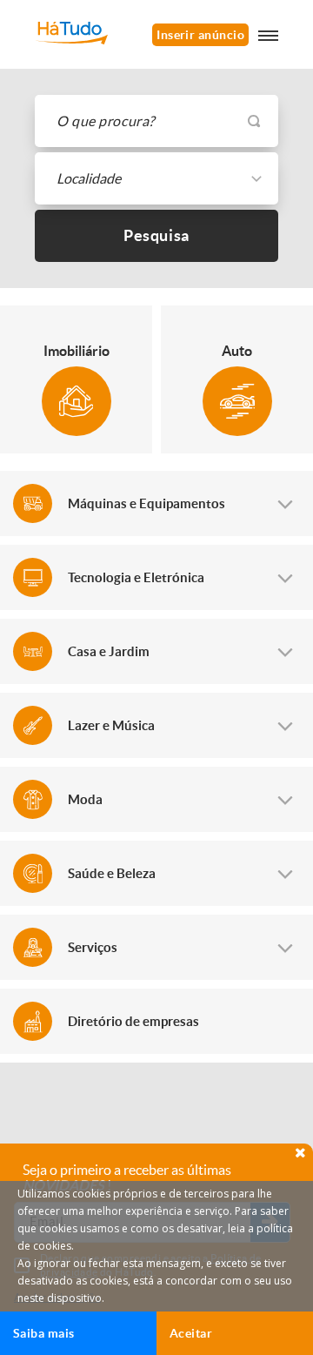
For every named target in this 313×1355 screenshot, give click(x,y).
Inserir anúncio (200, 35)
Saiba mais (44, 1333)
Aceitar (191, 1333)
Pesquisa (156, 235)
